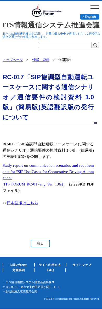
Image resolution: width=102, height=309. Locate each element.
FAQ (50, 271)
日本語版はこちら (22, 203)
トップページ (13, 60)
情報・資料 (40, 60)
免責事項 (18, 271)
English (89, 17)
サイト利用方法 (50, 265)
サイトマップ (81, 265)
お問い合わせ (18, 265)
